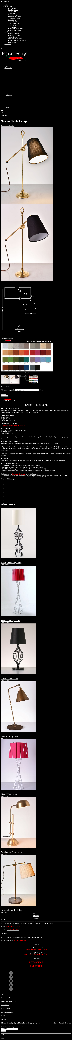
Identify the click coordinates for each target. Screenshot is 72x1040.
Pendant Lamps (12, 8)
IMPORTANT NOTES (11, 400)
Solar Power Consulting (15, 39)
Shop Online (8, 6)
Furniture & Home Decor (15, 28)
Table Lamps (12, 11)
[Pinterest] (6, 492)
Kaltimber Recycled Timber (8, 1001)
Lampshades (12, 20)
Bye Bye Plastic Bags (7, 1012)
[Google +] (6, 496)
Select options (5, 564)
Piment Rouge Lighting (9, 1023)
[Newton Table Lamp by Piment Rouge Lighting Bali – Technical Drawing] (19, 336)
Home (6, 5)
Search (3, 1030)
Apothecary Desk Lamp (11, 852)
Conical (14, 22)
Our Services (8, 32)
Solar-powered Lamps (14, 18)
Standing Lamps (13, 10)
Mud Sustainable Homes (7, 997)
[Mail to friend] (6, 500)
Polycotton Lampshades (8, 390)
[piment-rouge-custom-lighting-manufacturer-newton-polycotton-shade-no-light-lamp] (27, 280)
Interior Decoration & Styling (17, 40)
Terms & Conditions (65, 1023)
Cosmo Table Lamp (9, 678)
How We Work (12, 42)
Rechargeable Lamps (14, 16)
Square (14, 27)
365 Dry (3, 1019)
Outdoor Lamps (13, 15)
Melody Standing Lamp (11, 562)
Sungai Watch (5, 1005)
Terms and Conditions (18, 474)
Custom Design (12, 37)
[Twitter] (6, 484)
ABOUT (36, 913)
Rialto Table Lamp (9, 794)
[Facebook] (6, 488)
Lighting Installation (14, 35)
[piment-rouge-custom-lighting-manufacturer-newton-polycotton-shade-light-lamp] (27, 203)
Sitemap (55, 1023)
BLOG (36, 921)
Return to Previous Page (8, 126)
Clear (41, 390)
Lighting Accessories (14, 30)
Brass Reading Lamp (10, 736)
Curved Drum (16, 23)
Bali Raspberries (5, 1015)
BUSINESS (36, 918)
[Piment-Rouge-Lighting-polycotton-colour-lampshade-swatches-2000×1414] (27, 373)
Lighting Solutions (13, 33)
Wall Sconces (12, 13)
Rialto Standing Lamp (10, 620)
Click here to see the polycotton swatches (13, 425)
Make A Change (5, 1008)
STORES (36, 916)
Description (7, 399)
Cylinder (14, 25)
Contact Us (7, 44)
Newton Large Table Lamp (12, 910)
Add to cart (5, 395)
